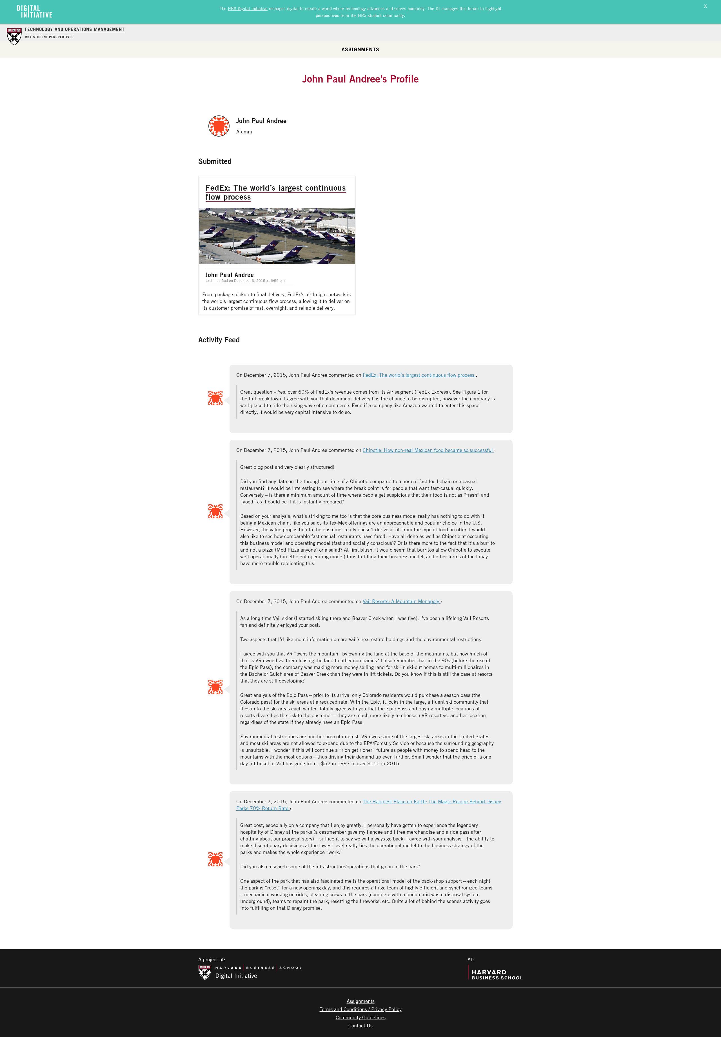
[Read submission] (277, 245)
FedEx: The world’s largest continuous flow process (419, 375)
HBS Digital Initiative (248, 8)
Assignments (360, 49)
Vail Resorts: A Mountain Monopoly (401, 601)
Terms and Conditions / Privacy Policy (361, 1009)
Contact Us (360, 1025)
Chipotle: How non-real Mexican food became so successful (428, 450)
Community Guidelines (361, 1017)
